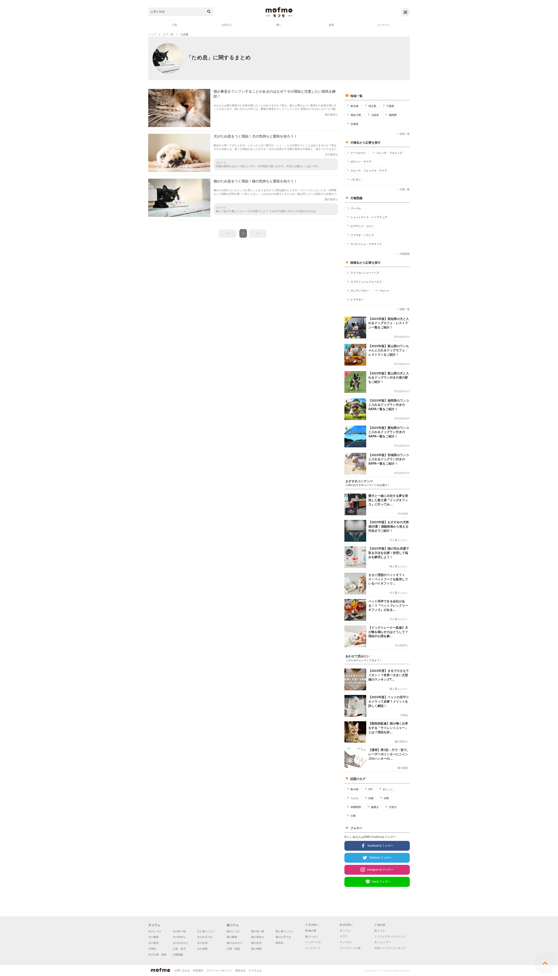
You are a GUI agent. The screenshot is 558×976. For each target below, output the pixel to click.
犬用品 (152, 948)
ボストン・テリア (360, 161)
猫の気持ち (257, 937)
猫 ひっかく (312, 936)
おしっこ (388, 789)
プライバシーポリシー (219, 970)
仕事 (353, 816)
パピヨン (355, 179)
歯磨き (375, 807)
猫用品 (279, 942)
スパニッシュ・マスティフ (366, 244)
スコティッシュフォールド (366, 281)
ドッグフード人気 (350, 948)
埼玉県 (372, 106)
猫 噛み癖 (310, 930)
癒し (279, 24)
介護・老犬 (179, 948)
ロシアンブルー (359, 290)
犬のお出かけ (180, 942)
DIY (370, 789)
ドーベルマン (358, 153)
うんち (354, 798)
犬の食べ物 (179, 931)
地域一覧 (404, 133)
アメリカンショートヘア (364, 273)
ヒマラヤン (357, 299)
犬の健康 (153, 937)
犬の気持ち (179, 937)
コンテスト (383, 24)
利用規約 (198, 970)
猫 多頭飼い (346, 924)
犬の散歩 (153, 942)
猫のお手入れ (283, 937)
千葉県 (390, 106)
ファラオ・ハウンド (362, 235)
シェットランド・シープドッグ (368, 217)
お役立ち (226, 24)
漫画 (331, 24)
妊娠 (371, 798)
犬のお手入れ (205, 937)
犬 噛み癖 (379, 924)
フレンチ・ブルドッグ (389, 153)
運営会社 (240, 970)
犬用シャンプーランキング (390, 948)
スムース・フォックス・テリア (368, 170)
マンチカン (346, 942)
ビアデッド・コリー (362, 226)
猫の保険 (256, 948)
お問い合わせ (182, 970)
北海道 (354, 124)
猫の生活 (256, 942)
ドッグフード (313, 948)
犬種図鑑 (404, 253)
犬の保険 (202, 948)
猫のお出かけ (234, 942)
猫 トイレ (379, 930)
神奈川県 (355, 115)
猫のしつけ (233, 931)
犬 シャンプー (382, 942)
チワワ (343, 936)
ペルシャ (384, 290)
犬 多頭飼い (312, 924)
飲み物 (354, 789)
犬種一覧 (404, 189)
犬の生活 (202, 942)
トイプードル (313, 942)
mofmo (279, 12)
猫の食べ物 (257, 931)
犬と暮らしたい (206, 931)
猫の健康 (232, 937)
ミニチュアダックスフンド (390, 936)
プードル (355, 208)
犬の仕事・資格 (157, 954)
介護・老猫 (233, 948)
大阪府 (375, 115)
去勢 (386, 798)
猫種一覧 (404, 309)
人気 (174, 24)
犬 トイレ (345, 930)
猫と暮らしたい (285, 931)
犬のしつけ (154, 931)
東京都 (354, 106)
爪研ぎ (393, 807)
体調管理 (355, 807)
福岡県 (393, 115)
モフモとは (255, 970)
